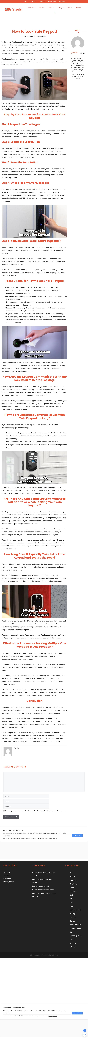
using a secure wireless (46, 386)
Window (78, 8)
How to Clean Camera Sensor (43, 890)
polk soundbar (75, 910)
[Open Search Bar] (54, 13)
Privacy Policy (52, 1)
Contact (6, 873)
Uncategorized (75, 936)
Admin (31, 36)
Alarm (72, 876)
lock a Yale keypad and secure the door (32, 564)
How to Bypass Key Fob (40, 886)
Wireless (73, 947)
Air (71, 873)
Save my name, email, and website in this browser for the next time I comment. (35, 811)
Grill (71, 895)
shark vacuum (75, 925)
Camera (31, 8)
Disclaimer (62, 1)
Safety (60, 8)
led (71, 902)
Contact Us (33, 1)
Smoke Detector (76, 928)
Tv (71, 932)
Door (50, 8)
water (72, 939)
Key (71, 899)
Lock (69, 8)
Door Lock (74, 891)
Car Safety (74, 884)
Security (73, 917)
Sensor (41, 8)
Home (25, 1)
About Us (42, 1)
